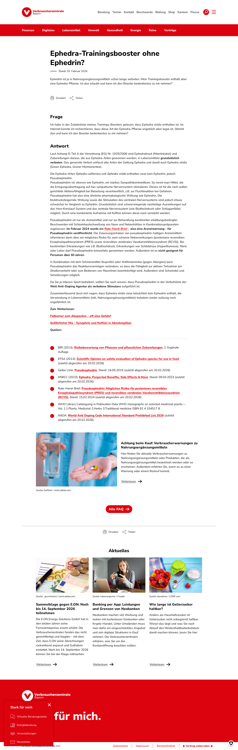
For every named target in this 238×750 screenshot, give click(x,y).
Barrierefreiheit (166, 746)
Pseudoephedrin (85, 370)
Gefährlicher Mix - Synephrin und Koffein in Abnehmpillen (90, 323)
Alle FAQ (116, 509)
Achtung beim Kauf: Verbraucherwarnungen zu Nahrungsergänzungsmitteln (159, 445)
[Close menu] (49, 705)
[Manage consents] (231, 743)
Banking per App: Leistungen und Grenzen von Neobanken (116, 606)
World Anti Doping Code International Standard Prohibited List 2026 (116, 415)
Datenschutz (120, 746)
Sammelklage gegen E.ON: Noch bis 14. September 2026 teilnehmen (62, 608)
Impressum (142, 746)
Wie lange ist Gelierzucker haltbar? (171, 606)
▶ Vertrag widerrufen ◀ (197, 746)
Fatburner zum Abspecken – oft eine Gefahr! (80, 316)
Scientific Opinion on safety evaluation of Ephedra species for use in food (128, 359)
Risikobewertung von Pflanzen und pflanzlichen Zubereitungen (118, 347)
